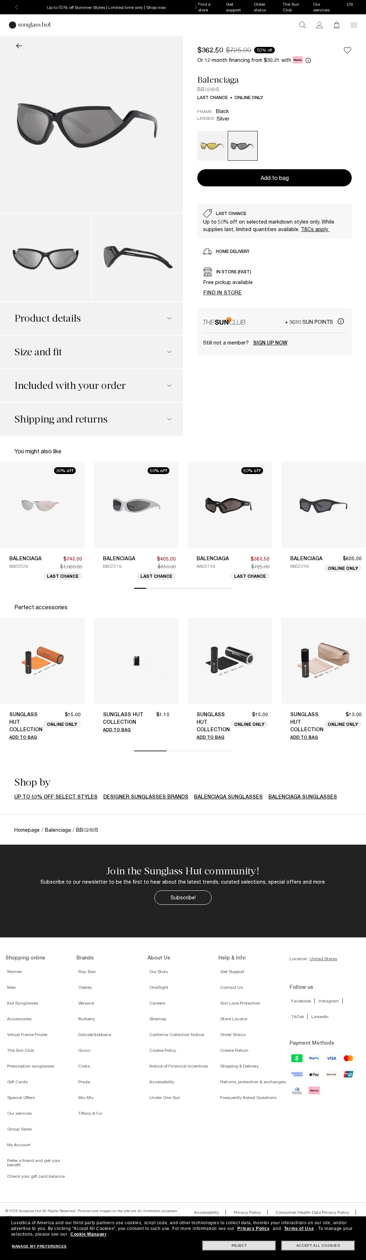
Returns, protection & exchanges (253, 1081)
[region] (274, 221)
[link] (319, 25)
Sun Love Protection (240, 1003)
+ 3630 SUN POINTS (310, 322)
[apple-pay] (314, 1077)
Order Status (233, 1034)
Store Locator (233, 1018)
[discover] (332, 1077)
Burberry (86, 1018)
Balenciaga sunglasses (228, 797)
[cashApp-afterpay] (297, 1060)
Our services (19, 1113)
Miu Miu (86, 1097)
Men (11, 987)
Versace (86, 1003)
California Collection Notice (176, 1034)
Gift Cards (17, 1081)
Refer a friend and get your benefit (33, 1162)
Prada (84, 1081)
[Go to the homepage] (30, 25)
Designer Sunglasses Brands (145, 797)
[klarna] (314, 1092)
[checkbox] (347, 50)
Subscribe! (183, 897)
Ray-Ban (87, 971)
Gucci (84, 1050)
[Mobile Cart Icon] (337, 25)
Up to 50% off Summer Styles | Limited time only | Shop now (106, 7)
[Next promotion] (196, 7)
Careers (157, 1003)
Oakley (85, 987)
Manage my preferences (39, 1246)
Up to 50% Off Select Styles (56, 797)
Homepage (27, 830)
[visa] (332, 1060)
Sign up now (270, 343)
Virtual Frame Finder (27, 1034)
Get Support (232, 971)
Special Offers (21, 1097)
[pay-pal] (314, 1060)
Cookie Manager (88, 1234)
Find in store (222, 292)
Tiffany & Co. (90, 1113)
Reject (239, 1245)
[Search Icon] (302, 25)
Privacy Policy (247, 1212)
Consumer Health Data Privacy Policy (312, 1212)
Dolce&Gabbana (94, 1034)
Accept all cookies (318, 1245)
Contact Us (231, 987)
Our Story (158, 971)
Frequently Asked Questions (248, 1097)
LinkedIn (319, 1016)
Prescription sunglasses (30, 1066)
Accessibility (161, 1081)
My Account (19, 1144)
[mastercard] (349, 1060)
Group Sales (19, 1129)
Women (14, 971)
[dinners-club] (297, 1093)
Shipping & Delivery (239, 1066)
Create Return (234, 1050)
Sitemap (157, 1018)
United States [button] (323, 958)
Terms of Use (299, 1228)
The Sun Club (20, 1050)
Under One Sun (164, 1097)
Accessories (19, 1018)
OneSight (158, 987)
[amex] (297, 1076)
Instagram (328, 1000)
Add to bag (23, 737)
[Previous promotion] (16, 7)
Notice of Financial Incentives (178, 1066)
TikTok (297, 1016)
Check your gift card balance (36, 1176)
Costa (84, 1066)
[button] (354, 25)
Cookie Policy (162, 1050)
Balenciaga (218, 80)
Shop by (32, 782)
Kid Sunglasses (22, 1003)
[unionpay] (349, 1076)
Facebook (301, 1000)
